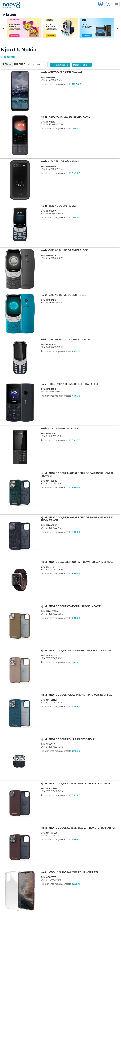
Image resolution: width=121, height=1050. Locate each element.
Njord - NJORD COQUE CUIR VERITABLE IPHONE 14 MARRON (75, 783)
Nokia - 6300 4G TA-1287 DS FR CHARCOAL (65, 116)
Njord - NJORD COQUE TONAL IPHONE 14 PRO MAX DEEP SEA (76, 695)
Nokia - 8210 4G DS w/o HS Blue (59, 206)
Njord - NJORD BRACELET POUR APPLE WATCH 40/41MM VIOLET (78, 562)
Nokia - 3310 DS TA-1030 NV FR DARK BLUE (65, 339)
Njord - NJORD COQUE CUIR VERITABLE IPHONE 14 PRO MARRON (78, 827)
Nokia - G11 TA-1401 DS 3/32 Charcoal (61, 72)
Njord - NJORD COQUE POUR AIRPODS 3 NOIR (67, 739)
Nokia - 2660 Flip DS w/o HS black (60, 161)
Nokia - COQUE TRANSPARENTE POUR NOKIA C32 (69, 872)
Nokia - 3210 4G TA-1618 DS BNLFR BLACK (64, 250)
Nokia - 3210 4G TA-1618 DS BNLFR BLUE (63, 295)
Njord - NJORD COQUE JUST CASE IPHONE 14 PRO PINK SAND (76, 650)
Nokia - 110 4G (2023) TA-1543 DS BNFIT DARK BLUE (70, 384)
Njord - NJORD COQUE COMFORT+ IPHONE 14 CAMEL (71, 606)
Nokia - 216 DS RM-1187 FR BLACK (60, 428)
